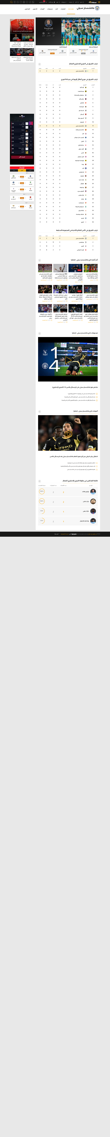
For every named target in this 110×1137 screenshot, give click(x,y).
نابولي (82, 141)
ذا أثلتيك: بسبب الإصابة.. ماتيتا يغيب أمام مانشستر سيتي (45, 316)
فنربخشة (81, 106)
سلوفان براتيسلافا (79, 95)
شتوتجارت (81, 202)
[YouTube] (27, 2)
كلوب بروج (81, 149)
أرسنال (82, 114)
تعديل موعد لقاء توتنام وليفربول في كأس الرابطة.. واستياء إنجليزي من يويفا (28, 59)
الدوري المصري (42, 2)
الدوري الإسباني (30, 202)
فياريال (82, 183)
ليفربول (82, 122)
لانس (82, 152)
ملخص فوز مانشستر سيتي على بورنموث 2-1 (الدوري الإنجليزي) (81, 393)
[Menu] (98, 2)
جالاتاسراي (81, 210)
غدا (14, 170)
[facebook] (14, 2)
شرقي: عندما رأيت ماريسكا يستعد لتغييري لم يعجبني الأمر (60, 297)
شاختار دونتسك (80, 214)
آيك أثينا (82, 87)
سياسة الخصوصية (65, 534)
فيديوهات (63, 2)
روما (83, 164)
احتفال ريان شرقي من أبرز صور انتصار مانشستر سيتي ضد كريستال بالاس (74, 456)
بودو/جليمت (81, 91)
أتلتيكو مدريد (80, 191)
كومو (82, 218)
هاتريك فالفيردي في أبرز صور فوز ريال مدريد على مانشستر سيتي (81, 469)
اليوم (22, 170)
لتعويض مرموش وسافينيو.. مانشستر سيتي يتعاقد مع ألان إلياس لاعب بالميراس (75, 276)
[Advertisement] (22, 88)
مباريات (70, 2)
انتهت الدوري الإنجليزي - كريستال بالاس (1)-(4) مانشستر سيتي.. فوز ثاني (75, 316)
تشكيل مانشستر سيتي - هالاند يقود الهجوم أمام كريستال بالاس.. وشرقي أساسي (61, 317)
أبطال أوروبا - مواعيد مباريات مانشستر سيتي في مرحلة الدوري (75, 297)
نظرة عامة (71, 9)
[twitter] (17, 2)
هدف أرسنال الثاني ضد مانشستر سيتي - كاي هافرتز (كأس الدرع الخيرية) (79, 397)
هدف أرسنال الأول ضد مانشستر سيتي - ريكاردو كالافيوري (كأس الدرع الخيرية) (78, 400)
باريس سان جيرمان (79, 137)
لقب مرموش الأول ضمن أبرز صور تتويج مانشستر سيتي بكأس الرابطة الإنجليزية (78, 466)
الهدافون (27, 9)
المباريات (63, 9)
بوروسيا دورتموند (79, 160)
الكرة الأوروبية (45, 301)
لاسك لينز (81, 110)
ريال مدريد (81, 179)
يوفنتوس (81, 242)
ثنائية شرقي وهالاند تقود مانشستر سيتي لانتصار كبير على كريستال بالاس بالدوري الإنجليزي (91, 317)
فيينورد (82, 175)
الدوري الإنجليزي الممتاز (83, 49)
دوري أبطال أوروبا (74, 301)
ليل (83, 133)
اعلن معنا (57, 534)
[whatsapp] (33, 2)
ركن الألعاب (50, 2)
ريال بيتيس (81, 195)
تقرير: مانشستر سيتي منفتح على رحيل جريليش (91, 296)
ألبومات (42, 9)
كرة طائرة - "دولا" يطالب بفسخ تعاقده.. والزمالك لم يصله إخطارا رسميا (16, 44)
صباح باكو (81, 99)
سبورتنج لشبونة (79, 206)
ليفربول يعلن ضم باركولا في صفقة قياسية (22, 31)
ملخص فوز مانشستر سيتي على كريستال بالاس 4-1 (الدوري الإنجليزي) (75, 387)
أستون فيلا (81, 118)
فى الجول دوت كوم (92, 534)
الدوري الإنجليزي (89, 299)
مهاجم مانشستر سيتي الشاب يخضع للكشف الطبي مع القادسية (92, 275)
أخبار (76, 2)
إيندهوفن (81, 172)
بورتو (82, 199)
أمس (30, 170)
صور (57, 2)
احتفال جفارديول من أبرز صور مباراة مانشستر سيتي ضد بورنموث (81, 462)
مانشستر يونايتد (80, 129)
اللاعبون (35, 9)
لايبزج (82, 222)
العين (82, 246)
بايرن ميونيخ (81, 156)
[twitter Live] (20, 2)
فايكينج (82, 102)
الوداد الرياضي (80, 250)
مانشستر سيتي (85, 8)
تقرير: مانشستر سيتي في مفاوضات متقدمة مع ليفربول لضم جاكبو (45, 275)
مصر (81, 2)
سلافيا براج (81, 145)
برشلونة (82, 187)
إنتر (83, 168)
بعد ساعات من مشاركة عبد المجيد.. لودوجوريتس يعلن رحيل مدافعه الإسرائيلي (16, 59)
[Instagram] (23, 2)
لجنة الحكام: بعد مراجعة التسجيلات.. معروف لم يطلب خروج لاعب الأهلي (28, 44)
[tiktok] (30, 2)
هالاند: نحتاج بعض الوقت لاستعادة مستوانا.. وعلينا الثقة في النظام (45, 297)
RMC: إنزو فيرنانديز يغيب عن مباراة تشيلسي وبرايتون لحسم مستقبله (61, 275)
